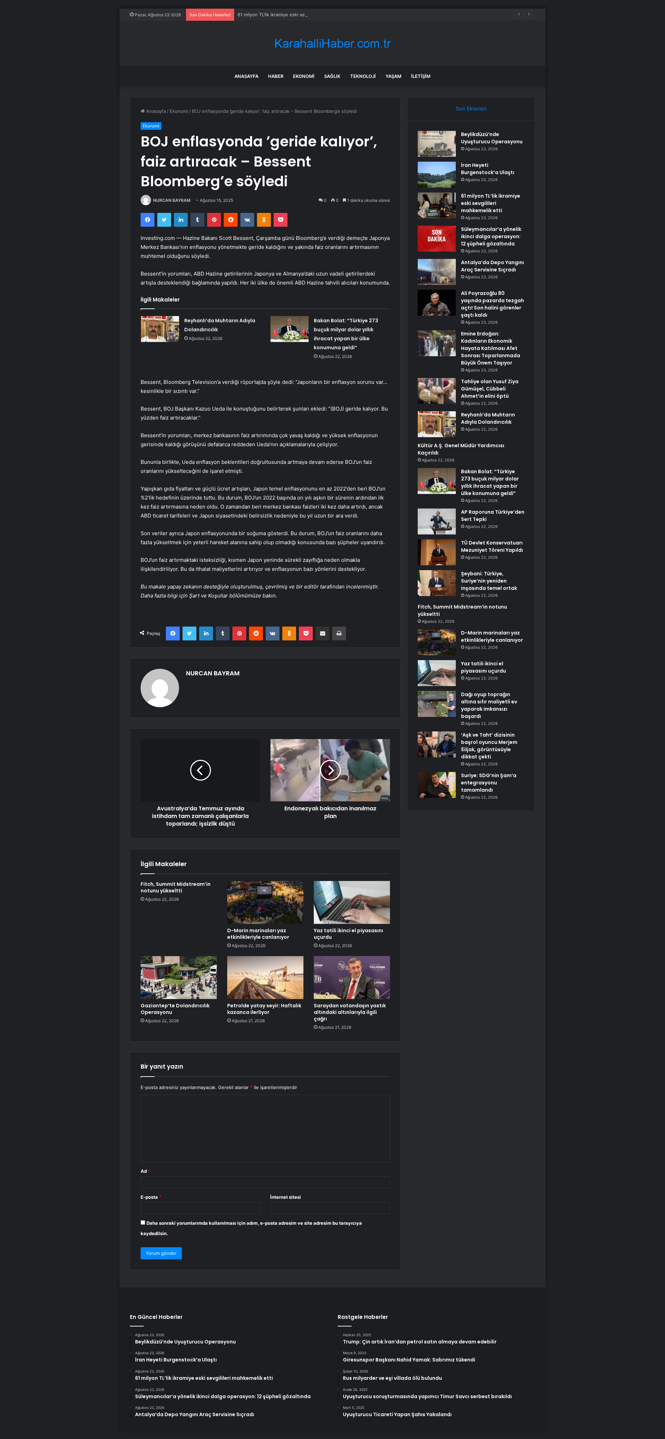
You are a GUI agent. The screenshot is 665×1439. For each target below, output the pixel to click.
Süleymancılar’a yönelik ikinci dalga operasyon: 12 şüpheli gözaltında (491, 236)
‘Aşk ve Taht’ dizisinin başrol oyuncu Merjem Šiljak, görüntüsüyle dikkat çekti (489, 745)
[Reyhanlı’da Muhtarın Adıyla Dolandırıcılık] (160, 329)
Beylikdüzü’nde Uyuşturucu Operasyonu (492, 138)
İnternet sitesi (285, 1197)
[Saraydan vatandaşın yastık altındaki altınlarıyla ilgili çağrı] (352, 977)
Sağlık (332, 76)
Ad (145, 1171)
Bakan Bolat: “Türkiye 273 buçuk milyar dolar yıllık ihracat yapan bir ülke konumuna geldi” (490, 482)
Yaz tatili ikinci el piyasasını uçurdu (348, 934)
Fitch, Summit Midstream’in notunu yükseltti (176, 887)
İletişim (421, 76)
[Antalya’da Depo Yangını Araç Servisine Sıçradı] (437, 272)
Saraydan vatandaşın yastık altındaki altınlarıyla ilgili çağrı (350, 1012)
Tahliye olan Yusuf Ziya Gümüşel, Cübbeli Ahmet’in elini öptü (489, 388)
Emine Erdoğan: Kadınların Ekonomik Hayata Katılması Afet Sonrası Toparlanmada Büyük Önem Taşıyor (490, 348)
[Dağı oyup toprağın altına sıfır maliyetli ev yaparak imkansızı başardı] (437, 704)
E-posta (151, 1197)
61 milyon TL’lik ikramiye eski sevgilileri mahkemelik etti (296, 14)
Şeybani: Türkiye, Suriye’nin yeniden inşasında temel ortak (489, 581)
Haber (275, 76)
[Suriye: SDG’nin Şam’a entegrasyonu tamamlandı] (437, 785)
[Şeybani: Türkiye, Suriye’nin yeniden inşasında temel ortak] (437, 583)
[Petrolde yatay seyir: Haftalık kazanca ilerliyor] (265, 977)
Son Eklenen (471, 108)
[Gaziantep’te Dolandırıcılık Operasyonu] (179, 977)
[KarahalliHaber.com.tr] (332, 43)
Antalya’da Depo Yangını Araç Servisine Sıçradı (492, 266)
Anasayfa (246, 76)
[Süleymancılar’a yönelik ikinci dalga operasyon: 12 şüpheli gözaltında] (437, 239)
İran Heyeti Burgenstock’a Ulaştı (487, 169)
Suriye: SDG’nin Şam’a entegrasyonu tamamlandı (488, 782)
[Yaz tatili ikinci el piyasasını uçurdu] (352, 902)
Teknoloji (363, 76)
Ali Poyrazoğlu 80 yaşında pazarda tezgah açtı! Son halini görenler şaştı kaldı (492, 304)
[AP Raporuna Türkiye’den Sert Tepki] (437, 521)
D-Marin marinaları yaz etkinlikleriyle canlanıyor (258, 934)
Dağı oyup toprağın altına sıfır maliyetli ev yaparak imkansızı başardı (489, 705)
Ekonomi (303, 76)
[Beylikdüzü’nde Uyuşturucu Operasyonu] (437, 144)
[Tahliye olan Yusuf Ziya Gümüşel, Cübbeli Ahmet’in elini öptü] (437, 391)
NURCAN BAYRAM (171, 200)
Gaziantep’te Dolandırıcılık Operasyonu (175, 1009)
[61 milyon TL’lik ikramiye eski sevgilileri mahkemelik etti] (437, 205)
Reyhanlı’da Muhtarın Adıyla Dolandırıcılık (488, 418)
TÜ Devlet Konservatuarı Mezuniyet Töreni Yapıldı (492, 546)
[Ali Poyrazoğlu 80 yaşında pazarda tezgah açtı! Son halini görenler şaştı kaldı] (437, 303)
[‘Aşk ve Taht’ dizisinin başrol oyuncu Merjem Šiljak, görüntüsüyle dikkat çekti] (437, 744)
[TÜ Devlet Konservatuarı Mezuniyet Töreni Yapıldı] (437, 552)
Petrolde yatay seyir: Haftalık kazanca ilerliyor (264, 1009)
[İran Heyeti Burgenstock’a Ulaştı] (437, 175)
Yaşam (393, 76)
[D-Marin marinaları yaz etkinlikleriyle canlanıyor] (265, 902)
